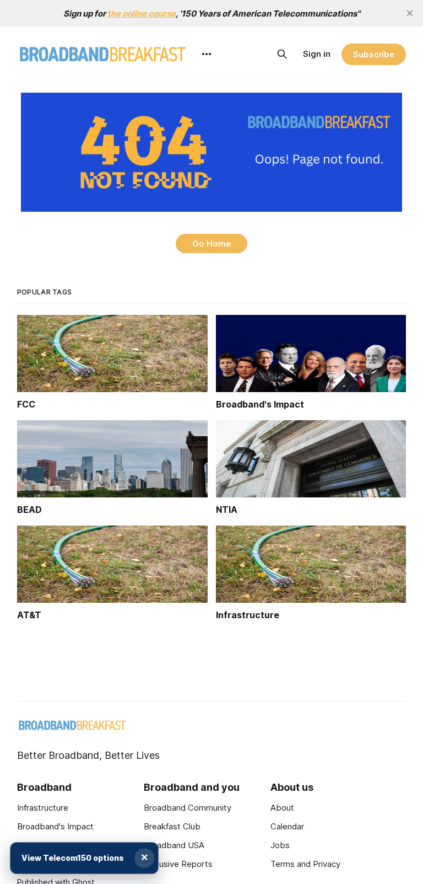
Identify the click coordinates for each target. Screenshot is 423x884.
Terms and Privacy (305, 864)
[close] (410, 13)
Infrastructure (42, 807)
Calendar (287, 826)
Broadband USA (174, 845)
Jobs (280, 845)
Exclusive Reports (178, 864)
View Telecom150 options (72, 857)
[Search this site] (282, 54)
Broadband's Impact (55, 826)
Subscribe (373, 54)
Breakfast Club (172, 826)
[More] (206, 54)
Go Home (211, 243)
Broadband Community (187, 807)
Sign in (316, 54)
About (282, 807)
